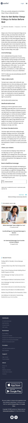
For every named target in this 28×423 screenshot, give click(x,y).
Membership (5, 323)
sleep (24, 187)
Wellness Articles (6, 370)
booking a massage (18, 168)
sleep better (4, 188)
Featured (17, 27)
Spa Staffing (5, 333)
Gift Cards (4, 327)
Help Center (5, 357)
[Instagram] (16, 417)
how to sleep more (18, 187)
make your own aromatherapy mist (15, 74)
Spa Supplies (5, 350)
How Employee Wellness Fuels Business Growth (13, 279)
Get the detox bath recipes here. (9, 100)
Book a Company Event (8, 341)
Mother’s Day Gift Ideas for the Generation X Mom (14, 292)
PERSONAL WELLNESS (8, 27)
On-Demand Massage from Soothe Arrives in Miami (14, 241)
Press (3, 368)
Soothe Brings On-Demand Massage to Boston (14, 232)
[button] (26, 3)
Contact (4, 374)
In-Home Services (6, 321)
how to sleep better (8, 187)
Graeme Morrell (9, 181)
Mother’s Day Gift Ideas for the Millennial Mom (12, 289)
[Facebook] (12, 417)
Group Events (5, 325)
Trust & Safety (5, 359)
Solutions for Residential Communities (12, 337)
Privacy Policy (15, 404)
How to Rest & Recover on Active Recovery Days (13, 287)
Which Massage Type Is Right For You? (14, 225)
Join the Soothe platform (8, 348)
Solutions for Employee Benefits (10, 339)
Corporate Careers (7, 372)
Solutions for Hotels (7, 335)
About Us (4, 366)
